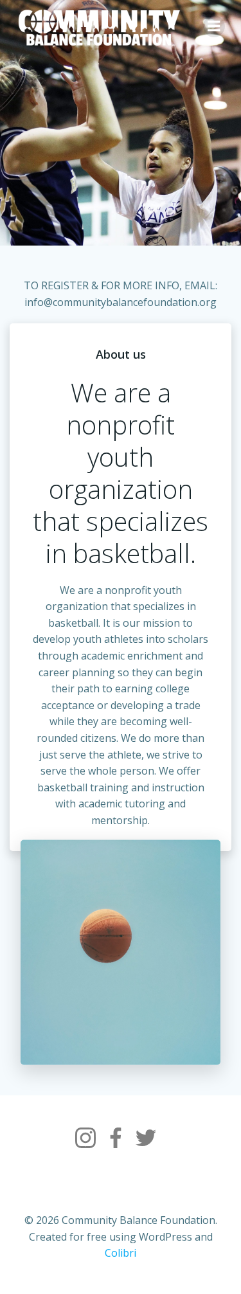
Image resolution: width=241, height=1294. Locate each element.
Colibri (120, 1253)
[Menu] (214, 26)
